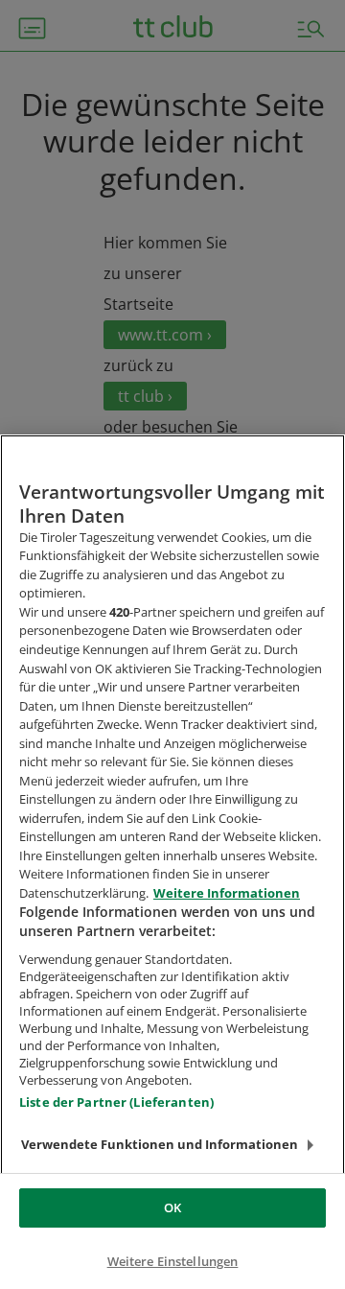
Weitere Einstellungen (173, 1261)
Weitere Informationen (226, 893)
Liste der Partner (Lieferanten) (116, 1102)
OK (172, 1207)
